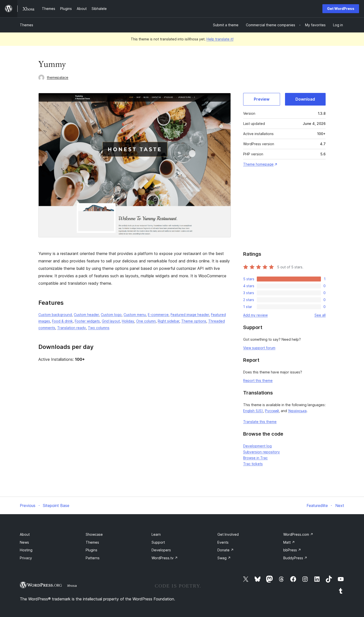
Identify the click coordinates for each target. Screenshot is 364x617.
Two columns (98, 328)
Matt (289, 542)
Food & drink (62, 321)
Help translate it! (220, 39)
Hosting (26, 550)
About (25, 534)
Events (223, 542)
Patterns (93, 558)
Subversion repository (261, 452)
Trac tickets (253, 464)
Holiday (128, 321)
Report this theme (258, 380)
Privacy (26, 558)
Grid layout (111, 321)
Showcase (94, 534)
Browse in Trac (255, 458)
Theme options (193, 321)
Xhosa (72, 586)
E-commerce (158, 314)
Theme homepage (258, 164)
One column (146, 321)
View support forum (259, 348)
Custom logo (111, 314)
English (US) (253, 411)
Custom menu (135, 314)
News (24, 542)
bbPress (292, 550)
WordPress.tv (165, 558)
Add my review (255, 315)
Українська (297, 411)
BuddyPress (295, 558)
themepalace (57, 77)
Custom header (86, 314)
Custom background (55, 314)
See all (320, 315)
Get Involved (228, 534)
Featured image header (190, 314)
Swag (224, 558)
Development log (257, 446)
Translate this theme (260, 422)
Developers (161, 550)
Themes (26, 25)
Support (158, 542)
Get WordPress (340, 8)
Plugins (91, 550)
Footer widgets (87, 321)
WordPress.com (298, 534)
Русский (272, 411)
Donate (225, 550)
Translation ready (71, 328)
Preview (261, 99)
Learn (156, 534)
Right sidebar (168, 321)
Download (305, 99)
